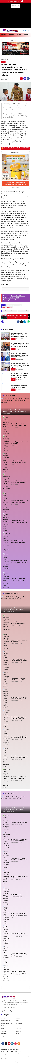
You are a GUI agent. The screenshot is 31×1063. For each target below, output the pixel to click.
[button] (23, 30)
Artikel (3, 1018)
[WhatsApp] (28, 321)
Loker (2, 1028)
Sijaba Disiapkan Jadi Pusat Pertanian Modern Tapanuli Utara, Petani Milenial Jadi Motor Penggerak (19, 335)
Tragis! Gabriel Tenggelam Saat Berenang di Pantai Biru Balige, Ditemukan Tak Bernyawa (19, 859)
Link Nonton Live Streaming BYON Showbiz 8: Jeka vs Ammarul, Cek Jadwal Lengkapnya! (19, 481)
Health (17, 1020)
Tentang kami (5, 1054)
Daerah (3, 61)
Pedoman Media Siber (7, 1052)
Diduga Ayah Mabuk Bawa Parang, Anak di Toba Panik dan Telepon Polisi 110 (19, 954)
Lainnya (18, 1026)
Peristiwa (4, 1033)
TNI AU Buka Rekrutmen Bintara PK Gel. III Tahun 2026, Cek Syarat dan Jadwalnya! (18, 579)
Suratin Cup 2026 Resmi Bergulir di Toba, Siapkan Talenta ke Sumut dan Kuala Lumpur (19, 914)
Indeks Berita (15, 1049)
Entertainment (5, 1020)
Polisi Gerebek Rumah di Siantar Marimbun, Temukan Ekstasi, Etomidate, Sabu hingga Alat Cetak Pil (19, 660)
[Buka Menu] (26, 30)
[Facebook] (18, 321)
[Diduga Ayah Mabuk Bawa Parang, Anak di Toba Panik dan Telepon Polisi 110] (6, 955)
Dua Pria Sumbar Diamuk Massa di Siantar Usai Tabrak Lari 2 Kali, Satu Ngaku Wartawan (19, 821)
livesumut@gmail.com (10, 1011)
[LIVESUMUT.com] (10, 30)
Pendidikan (19, 1031)
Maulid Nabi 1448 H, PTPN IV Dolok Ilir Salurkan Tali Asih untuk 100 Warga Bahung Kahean (19, 376)
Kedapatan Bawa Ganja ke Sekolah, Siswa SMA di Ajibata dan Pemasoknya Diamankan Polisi (18, 541)
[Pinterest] (9, 1043)
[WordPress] (12, 1043)
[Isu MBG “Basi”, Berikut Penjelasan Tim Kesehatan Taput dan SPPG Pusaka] (5, 387)
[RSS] (18, 1043)
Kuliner (3, 1026)
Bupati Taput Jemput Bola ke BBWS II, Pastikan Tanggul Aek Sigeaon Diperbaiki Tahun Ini (20, 365)
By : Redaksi (4, 78)
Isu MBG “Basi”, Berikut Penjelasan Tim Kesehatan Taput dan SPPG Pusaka (19, 385)
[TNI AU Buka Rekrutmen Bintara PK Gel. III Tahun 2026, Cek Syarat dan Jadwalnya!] (6, 580)
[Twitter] (21, 321)
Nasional (18, 1028)
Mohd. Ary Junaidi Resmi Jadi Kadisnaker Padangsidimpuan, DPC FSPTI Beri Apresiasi (20, 355)
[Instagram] (15, 1043)
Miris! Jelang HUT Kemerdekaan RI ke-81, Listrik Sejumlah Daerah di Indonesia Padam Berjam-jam (19, 895)
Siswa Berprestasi (7, 307)
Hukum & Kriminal (6, 1023)
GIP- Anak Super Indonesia (14, 305)
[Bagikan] (28, 78)
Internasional (19, 1023)
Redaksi (18, 1052)
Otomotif (3, 1031)
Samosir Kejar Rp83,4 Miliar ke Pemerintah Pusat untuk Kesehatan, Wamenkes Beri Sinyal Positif (19, 561)
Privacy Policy (5, 1049)
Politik (17, 1033)
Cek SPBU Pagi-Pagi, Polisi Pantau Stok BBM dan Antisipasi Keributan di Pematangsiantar (18, 717)
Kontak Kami (15, 1054)
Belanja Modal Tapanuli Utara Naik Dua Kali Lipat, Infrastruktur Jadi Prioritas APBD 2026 (20, 345)
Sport (2, 1036)
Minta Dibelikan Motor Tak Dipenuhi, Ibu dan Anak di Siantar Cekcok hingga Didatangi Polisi (19, 461)
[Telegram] (24, 321)
